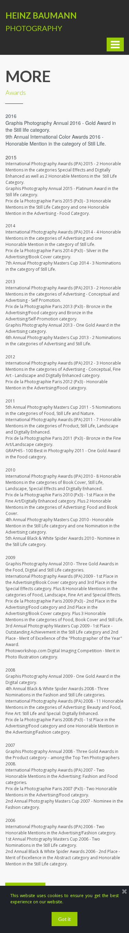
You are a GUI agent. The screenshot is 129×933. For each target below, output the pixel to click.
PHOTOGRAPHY (34, 28)
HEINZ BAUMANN (41, 15)
